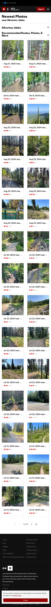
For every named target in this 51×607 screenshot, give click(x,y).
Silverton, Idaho (11, 27)
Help (4, 543)
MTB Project (30, 543)
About (4, 540)
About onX (6, 585)
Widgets (5, 546)
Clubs (4, 550)
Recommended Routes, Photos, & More (22, 34)
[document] (25, 597)
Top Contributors (8, 553)
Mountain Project (32, 540)
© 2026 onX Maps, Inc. (19, 604)
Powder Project (31, 553)
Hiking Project (31, 546)
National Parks (31, 557)
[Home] (12, 9)
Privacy (36, 604)
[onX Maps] (7, 570)
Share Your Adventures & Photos (13, 557)
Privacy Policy (17, 595)
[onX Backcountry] (9, 3)
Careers (5, 588)
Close (25, 600)
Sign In (41, 9)
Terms (30, 604)
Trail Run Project (31, 550)
